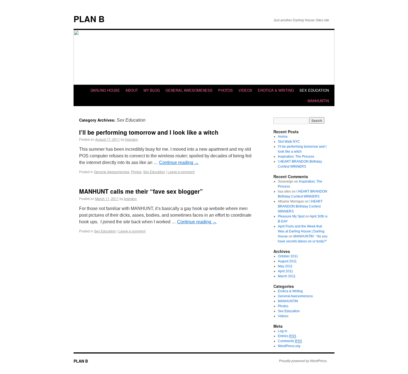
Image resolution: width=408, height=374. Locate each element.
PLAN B (89, 19)
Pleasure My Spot (291, 216)
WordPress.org (289, 346)
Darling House (105, 90)
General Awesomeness (189, 90)
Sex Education (314, 90)
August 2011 (287, 261)
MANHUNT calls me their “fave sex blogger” (141, 191)
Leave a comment (181, 171)
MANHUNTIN (318, 100)
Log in (282, 331)
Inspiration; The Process (296, 156)
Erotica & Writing (276, 90)
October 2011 (288, 256)
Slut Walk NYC (289, 142)
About (131, 90)
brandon (131, 139)
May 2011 (285, 266)
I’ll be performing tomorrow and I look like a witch (148, 132)
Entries (287, 336)
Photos (225, 90)
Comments (290, 341)
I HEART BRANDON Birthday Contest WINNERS (300, 206)
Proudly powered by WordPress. (303, 361)
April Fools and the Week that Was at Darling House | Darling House (301, 231)
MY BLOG (151, 90)
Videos (245, 90)
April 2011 (285, 271)
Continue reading (179, 162)
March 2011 (287, 276)
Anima (283, 137)
